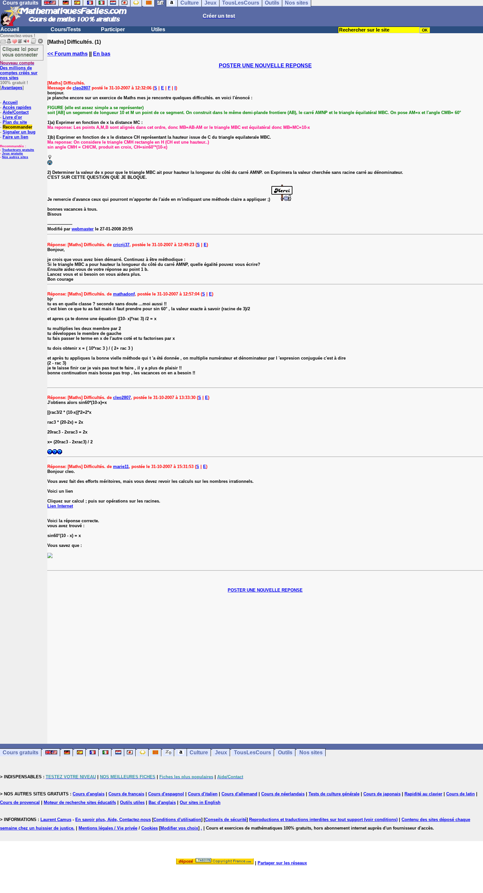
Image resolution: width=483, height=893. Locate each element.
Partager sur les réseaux (282, 862)
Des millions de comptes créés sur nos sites (18, 70)
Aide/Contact (16, 112)
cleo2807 (81, 87)
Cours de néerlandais (283, 793)
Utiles (158, 29)
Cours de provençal (20, 802)
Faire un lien (15, 136)
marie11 (121, 466)
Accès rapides (17, 107)
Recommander (17, 127)
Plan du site (15, 122)
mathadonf (124, 294)
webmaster (83, 228)
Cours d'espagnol (166, 793)
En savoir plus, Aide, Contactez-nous (113, 819)
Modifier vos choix (179, 828)
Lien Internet (60, 506)
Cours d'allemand (239, 793)
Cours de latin (460, 793)
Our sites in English (200, 802)
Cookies (149, 828)
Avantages (11, 87)
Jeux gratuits (12, 153)
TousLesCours (252, 752)
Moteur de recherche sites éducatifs (80, 802)
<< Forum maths (67, 54)
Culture (199, 752)
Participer (113, 29)
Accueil (9, 29)
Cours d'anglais (88, 793)
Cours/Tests (66, 29)
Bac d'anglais (162, 802)
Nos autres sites (15, 157)
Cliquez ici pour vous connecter (20, 51)
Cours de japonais (382, 793)
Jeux (221, 752)
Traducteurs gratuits (18, 150)
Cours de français (126, 793)
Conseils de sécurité (225, 819)
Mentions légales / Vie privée (108, 828)
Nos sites (311, 752)
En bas (101, 54)
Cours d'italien (203, 793)
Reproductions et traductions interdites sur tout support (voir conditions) (323, 819)
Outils (285, 752)
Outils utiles (132, 802)
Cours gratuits (20, 752)
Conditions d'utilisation (177, 819)
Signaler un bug (19, 131)
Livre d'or (12, 117)
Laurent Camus (55, 819)
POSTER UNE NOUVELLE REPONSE (265, 65)
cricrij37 (121, 244)
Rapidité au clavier (423, 793)
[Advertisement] (265, 663)
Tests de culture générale (334, 793)
